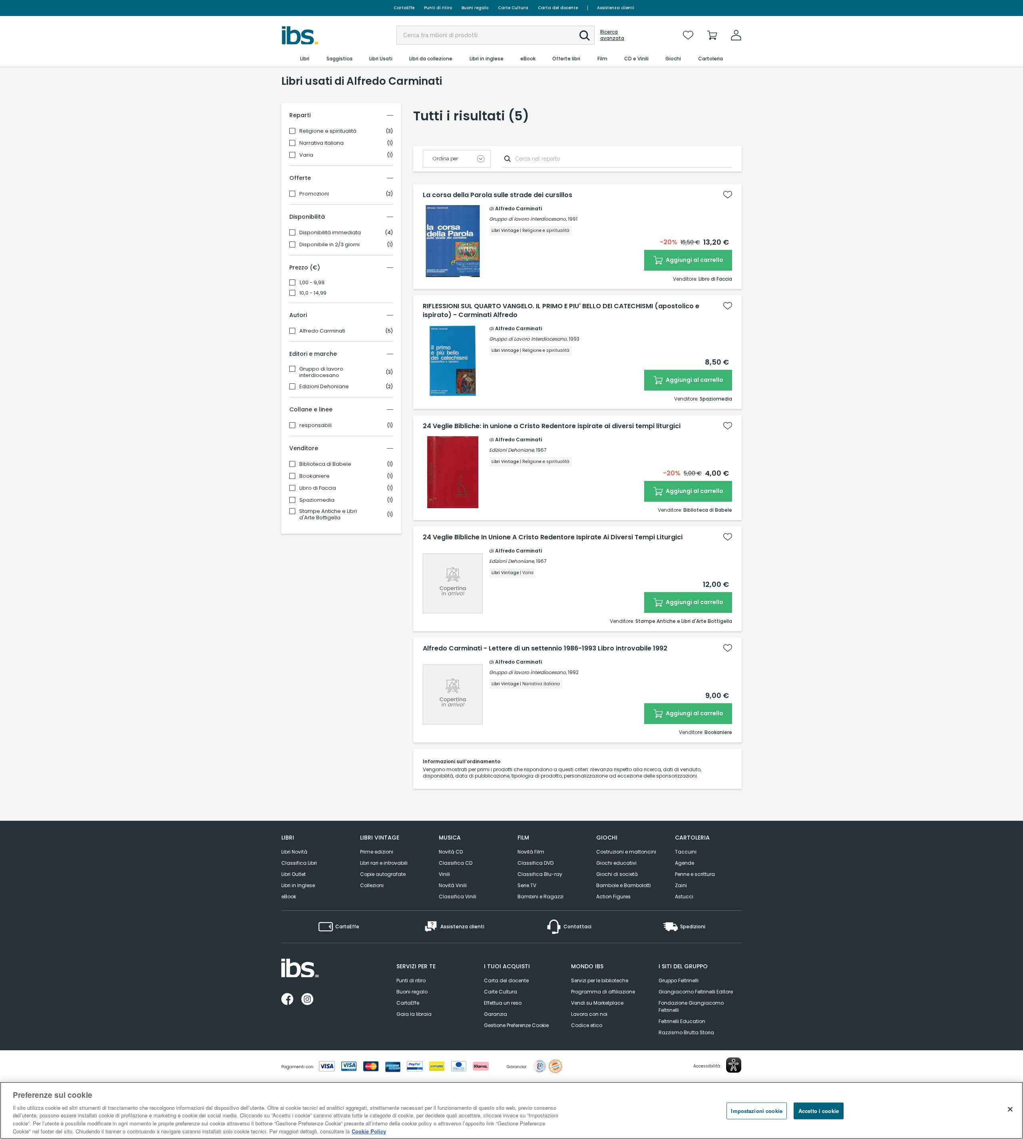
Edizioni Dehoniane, (512, 450)
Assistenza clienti (615, 8)
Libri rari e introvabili (384, 863)
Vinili (444, 874)
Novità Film (530, 851)
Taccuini (686, 851)
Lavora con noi (589, 1014)
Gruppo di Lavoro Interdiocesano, (528, 338)
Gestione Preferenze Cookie (516, 1025)
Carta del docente (558, 8)
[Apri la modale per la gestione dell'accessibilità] (734, 1065)
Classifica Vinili (457, 896)
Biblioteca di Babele (325, 464)
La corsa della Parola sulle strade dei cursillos (497, 195)
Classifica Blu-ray (539, 874)
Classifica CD (455, 863)
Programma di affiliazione (603, 991)
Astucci (684, 896)
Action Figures (613, 896)
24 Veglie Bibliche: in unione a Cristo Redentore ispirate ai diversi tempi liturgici (552, 426)
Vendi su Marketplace (597, 1002)
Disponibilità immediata (330, 232)
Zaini (681, 885)
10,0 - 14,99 (312, 293)
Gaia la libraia (414, 1014)
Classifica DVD (535, 863)
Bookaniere (314, 476)
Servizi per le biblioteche (599, 980)
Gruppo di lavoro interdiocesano (321, 372)
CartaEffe (404, 8)
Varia (306, 155)
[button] (585, 36)
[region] (511, 1110)
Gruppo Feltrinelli (679, 980)
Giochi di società (617, 874)
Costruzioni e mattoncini (626, 851)
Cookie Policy (369, 1131)
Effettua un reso (502, 1002)
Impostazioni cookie (756, 1111)
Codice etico (586, 1025)
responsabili (315, 425)
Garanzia (495, 1014)
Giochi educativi (616, 863)
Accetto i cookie (818, 1111)
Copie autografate (383, 874)
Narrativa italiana (321, 143)
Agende (684, 863)
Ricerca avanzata (612, 35)
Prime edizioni (376, 851)
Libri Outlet (293, 874)
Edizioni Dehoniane (324, 386)
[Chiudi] (1010, 1109)
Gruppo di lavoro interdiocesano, (528, 218)
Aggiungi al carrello (694, 260)
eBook (288, 896)
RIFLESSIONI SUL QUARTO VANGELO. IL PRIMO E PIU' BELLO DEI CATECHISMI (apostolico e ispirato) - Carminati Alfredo (561, 310)
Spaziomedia (316, 500)
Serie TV (526, 885)
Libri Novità (294, 851)
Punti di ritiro (438, 8)
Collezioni (372, 885)
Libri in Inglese (298, 885)
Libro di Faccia (317, 488)
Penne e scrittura (695, 874)
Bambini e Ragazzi (540, 896)
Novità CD (451, 851)
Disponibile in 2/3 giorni (329, 244)
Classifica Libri (299, 863)
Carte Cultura (513, 8)
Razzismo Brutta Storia (686, 1032)
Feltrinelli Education (682, 1021)
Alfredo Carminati (322, 331)
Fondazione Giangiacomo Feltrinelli (691, 1006)
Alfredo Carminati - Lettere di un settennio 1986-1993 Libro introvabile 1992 (545, 648)
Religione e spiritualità (327, 131)
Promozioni (314, 194)
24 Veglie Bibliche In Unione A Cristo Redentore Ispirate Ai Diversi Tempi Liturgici (553, 537)
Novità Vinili (453, 885)
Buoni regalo (475, 8)
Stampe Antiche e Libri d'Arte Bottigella (328, 514)
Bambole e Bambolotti (623, 885)
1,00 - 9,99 (311, 282)
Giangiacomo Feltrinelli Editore (696, 991)
